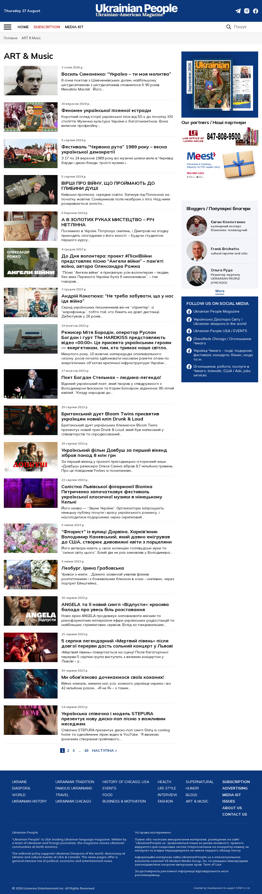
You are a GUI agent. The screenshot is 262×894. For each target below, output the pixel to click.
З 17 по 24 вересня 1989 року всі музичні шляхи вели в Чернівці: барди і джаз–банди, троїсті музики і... (117, 160)
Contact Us (234, 814)
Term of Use (212, 864)
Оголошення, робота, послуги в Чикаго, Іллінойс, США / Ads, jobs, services (222, 370)
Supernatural (200, 782)
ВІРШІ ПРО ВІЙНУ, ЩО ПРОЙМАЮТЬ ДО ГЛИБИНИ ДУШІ (108, 186)
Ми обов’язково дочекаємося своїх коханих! (112, 677)
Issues (228, 801)
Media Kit (74, 27)
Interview (167, 795)
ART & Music (197, 801)
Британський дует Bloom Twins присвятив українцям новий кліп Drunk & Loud (110, 416)
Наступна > (104, 750)
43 (86, 750)
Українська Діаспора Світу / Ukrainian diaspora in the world (219, 321)
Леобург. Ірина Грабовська (92, 568)
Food (108, 795)
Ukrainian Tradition (75, 782)
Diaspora (21, 788)
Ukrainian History (29, 801)
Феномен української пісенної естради (106, 110)
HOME (23, 27)
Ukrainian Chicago (73, 801)
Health (164, 782)
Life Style (167, 788)
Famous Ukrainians (74, 788)
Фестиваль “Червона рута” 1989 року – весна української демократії (114, 149)
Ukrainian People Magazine (216, 311)
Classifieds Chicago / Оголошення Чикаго (222, 341)
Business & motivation (124, 801)
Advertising (235, 788)
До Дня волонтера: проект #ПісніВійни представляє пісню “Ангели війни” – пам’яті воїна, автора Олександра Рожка (112, 261)
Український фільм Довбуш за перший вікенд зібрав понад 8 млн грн (114, 453)
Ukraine (19, 782)
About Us (232, 808)
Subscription (236, 782)
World (19, 795)
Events (109, 788)
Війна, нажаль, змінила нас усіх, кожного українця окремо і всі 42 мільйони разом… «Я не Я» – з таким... (116, 685)
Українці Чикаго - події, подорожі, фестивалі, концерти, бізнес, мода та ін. (223, 354)
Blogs (191, 795)
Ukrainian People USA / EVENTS (220, 331)
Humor (192, 788)
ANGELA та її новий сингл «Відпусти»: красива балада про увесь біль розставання (115, 607)
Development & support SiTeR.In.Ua (228, 888)
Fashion (165, 801)
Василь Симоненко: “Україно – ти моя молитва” (116, 74)
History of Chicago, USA (126, 782)
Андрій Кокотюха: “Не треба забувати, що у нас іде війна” (117, 298)
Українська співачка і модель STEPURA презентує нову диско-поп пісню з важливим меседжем (113, 718)
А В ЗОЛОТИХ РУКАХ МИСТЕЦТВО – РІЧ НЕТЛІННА (107, 222)
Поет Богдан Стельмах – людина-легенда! (111, 377)
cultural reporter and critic (229, 250)
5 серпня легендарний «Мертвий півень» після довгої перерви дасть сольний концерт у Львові (117, 643)
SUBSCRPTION (47, 27)
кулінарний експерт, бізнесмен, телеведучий (229, 226)
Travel (62, 795)
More (219, 291)
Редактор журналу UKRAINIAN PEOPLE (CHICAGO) (225, 276)
